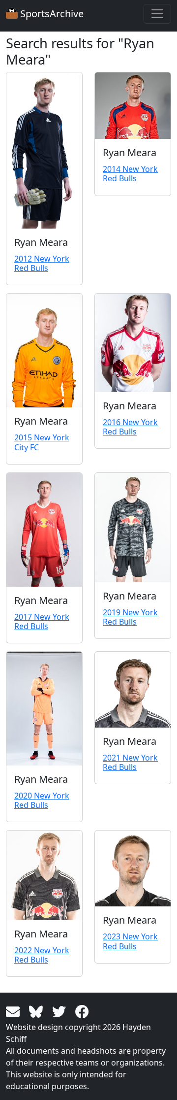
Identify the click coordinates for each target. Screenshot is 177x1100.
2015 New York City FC (41, 442)
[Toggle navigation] (157, 14)
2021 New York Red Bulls (130, 762)
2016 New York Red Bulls (130, 427)
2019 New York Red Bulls (130, 617)
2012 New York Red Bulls (41, 263)
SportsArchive (51, 13)
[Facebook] (82, 1010)
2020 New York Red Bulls (41, 800)
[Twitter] (60, 1010)
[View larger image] (44, 150)
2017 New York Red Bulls (41, 621)
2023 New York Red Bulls (130, 941)
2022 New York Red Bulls (41, 955)
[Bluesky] (37, 1010)
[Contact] (14, 1010)
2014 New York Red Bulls (130, 174)
